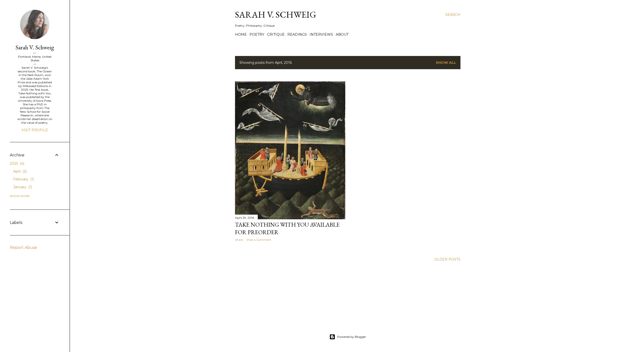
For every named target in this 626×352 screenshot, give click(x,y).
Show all (446, 62)
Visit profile (35, 130)
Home (241, 34)
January (22, 187)
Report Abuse (23, 247)
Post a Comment (259, 240)
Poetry (256, 34)
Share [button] (239, 240)
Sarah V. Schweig (275, 14)
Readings (297, 34)
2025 (16, 163)
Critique (276, 34)
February (23, 179)
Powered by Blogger (351, 337)
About (342, 34)
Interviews (321, 34)
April (19, 171)
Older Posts (447, 259)
